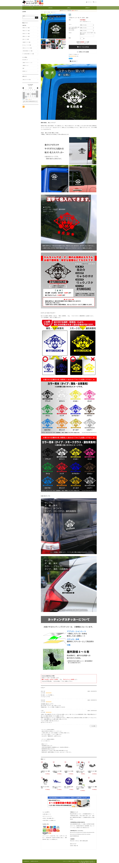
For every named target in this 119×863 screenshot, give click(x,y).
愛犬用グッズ (25, 71)
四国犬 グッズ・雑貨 (26, 36)
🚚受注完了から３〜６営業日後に (67, 10)
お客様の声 (87, 7)
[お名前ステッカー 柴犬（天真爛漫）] (57, 765)
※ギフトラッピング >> (47, 816)
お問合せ (69, 7)
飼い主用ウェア (25, 59)
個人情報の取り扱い (26, 861)
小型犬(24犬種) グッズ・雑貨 (27, 50)
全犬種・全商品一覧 (74, 845)
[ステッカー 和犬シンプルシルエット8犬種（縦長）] (80, 781)
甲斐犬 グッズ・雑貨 (26, 30)
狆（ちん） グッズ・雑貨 (27, 45)
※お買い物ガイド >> (47, 814)
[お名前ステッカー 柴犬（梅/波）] (92, 765)
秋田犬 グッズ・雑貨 (26, 27)
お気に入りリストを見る (27, 79)
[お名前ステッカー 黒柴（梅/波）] (92, 781)
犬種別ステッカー (26, 65)
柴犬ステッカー (53, 12)
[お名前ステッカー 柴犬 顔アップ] (45, 765)
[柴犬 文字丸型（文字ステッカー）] (68, 781)
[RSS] (23, 107)
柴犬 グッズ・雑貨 (47, 12)
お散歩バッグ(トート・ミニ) (27, 62)
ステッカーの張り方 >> (45, 740)
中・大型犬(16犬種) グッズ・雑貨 (28, 53)
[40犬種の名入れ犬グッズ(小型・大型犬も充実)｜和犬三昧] (32, 4)
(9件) (77, 56)
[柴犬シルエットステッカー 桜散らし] (57, 781)
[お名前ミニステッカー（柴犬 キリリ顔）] (80, 765)
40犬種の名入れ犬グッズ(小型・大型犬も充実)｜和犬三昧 (32, 5)
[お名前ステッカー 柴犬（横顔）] (68, 765)
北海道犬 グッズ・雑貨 (26, 42)
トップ (31, 7)
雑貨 (23, 68)
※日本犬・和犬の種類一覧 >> (48, 818)
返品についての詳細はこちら (74, 54)
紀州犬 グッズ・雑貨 (26, 33)
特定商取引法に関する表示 (34, 861)
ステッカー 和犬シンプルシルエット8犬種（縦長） (80, 787)
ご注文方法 (50, 7)
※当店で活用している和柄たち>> (49, 820)
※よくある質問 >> (46, 812)
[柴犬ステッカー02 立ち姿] (45, 781)
